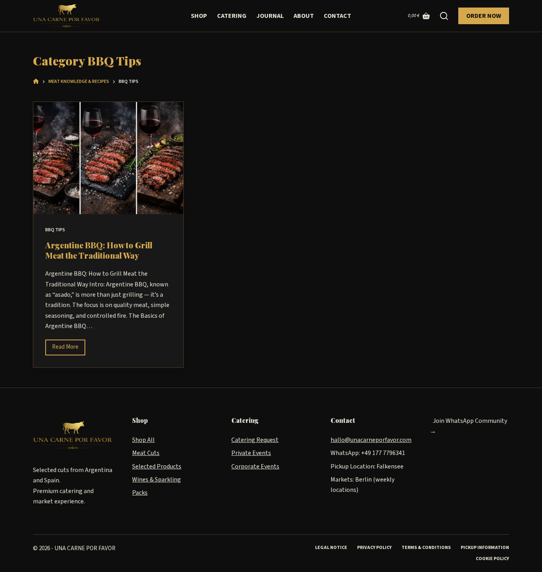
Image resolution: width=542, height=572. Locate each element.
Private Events (251, 453)
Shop (199, 16)
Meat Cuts (146, 453)
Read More (68, 345)
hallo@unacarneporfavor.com (371, 440)
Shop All (143, 440)
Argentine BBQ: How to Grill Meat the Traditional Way (98, 250)
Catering (231, 16)
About (304, 16)
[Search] (444, 16)
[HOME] (36, 82)
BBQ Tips (55, 229)
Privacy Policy (374, 548)
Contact (337, 16)
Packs (140, 492)
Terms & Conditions (426, 548)
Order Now (483, 16)
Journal (270, 16)
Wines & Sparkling (156, 479)
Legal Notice (331, 548)
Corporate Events (255, 466)
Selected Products (156, 466)
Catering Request (255, 440)
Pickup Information (485, 548)
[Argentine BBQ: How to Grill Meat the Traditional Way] (108, 158)
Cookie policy (492, 559)
